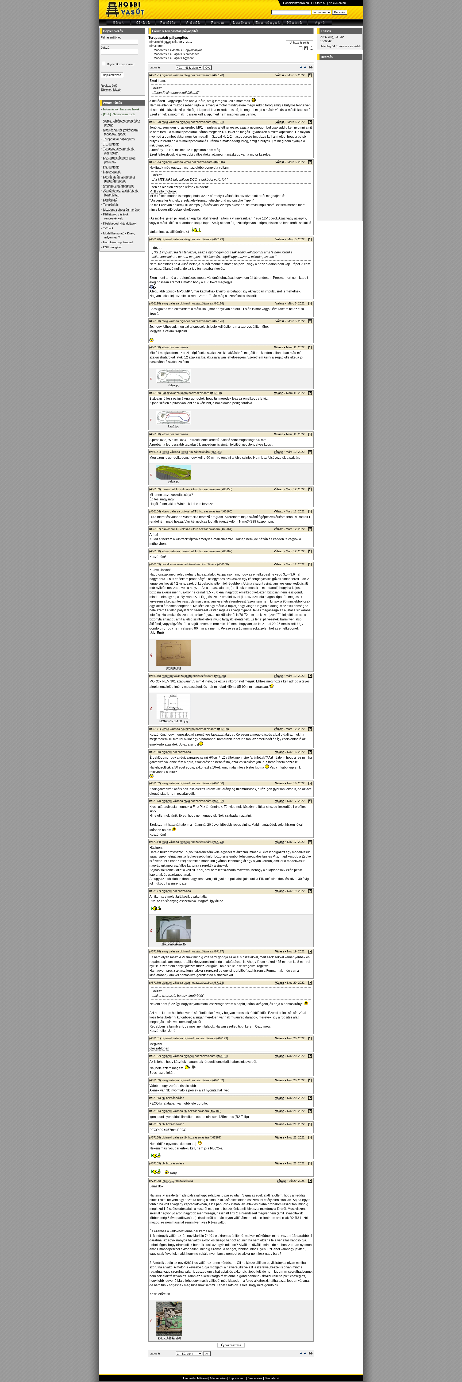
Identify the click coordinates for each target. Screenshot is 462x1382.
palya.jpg (173, 481)
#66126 (218, 303)
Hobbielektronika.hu (296, 3)
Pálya (176, 54)
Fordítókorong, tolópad (118, 242)
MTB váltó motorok (162, 191)
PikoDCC (168, 1180)
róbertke (167, 675)
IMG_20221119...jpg (173, 943)
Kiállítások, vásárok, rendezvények (116, 216)
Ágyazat (188, 58)
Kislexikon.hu (337, 3)
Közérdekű (110, 199)
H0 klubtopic (111, 166)
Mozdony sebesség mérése (121, 209)
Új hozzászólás (300, 42)
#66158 (216, 393)
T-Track (108, 228)
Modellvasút (161, 50)
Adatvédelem (218, 1378)
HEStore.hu (318, 3)
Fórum (156, 31)
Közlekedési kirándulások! (120, 223)
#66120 (218, 75)
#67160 (218, 783)
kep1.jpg (173, 426)
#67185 (215, 1111)
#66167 (226, 551)
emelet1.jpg (173, 667)
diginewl (167, 75)
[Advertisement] (339, 140)
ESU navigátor (112, 247)
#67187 (215, 1137)
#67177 (218, 951)
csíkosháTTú (170, 489)
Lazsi (165, 393)
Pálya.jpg (173, 385)
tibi (163, 1097)
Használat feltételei (195, 1378)
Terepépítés (111, 204)
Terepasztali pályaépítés (119, 139)
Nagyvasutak (112, 171)
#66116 (219, 162)
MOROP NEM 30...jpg (173, 721)
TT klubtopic (111, 143)
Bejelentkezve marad (120, 64)
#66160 (216, 451)
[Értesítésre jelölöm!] (311, 49)
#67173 (218, 841)
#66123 (218, 239)
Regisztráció (109, 85)
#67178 (218, 982)
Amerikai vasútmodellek (118, 185)
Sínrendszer (191, 54)
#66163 (226, 511)
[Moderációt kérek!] (306, 49)
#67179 (222, 1038)
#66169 (223, 729)
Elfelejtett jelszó (111, 89)
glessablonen (159, 1048)
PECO (181, 1130)
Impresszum (237, 1378)
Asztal (176, 50)
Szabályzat (272, 1378)
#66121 (218, 121)
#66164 (226, 529)
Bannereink (255, 1378)
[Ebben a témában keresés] (300, 49)
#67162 (218, 800)
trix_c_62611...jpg (169, 1337)
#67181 (222, 1055)
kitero (187, 162)
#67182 (218, 1080)
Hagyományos (192, 50)
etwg (167, 41)
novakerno (169, 564)
